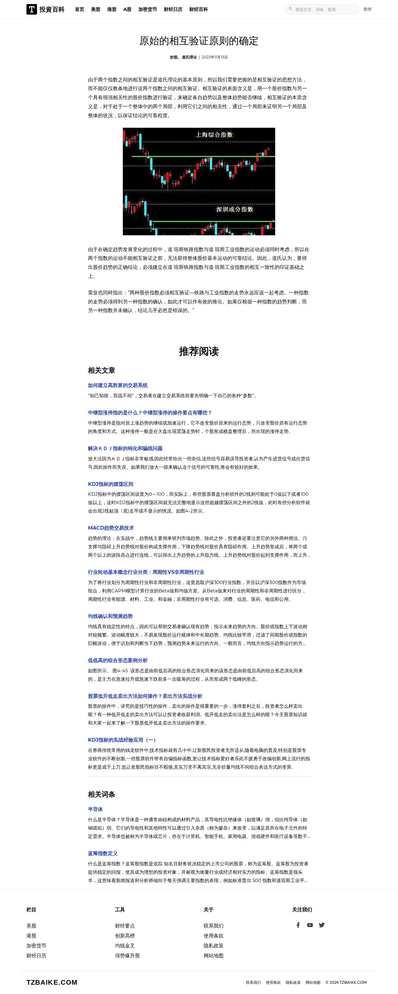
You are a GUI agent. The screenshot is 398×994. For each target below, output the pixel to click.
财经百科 (198, 9)
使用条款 (214, 936)
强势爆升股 (127, 956)
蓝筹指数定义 (103, 853)
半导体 (95, 809)
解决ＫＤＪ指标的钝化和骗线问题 (125, 448)
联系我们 (214, 926)
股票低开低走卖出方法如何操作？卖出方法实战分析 (145, 696)
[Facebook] (298, 926)
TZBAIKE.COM (51, 982)
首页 (79, 9)
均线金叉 (125, 946)
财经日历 (173, 9)
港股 (112, 9)
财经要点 (125, 926)
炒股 (174, 57)
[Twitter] (321, 926)
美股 (95, 9)
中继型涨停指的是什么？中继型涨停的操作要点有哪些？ (150, 413)
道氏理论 (189, 57)
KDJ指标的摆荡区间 (110, 484)
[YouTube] (310, 926)
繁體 (367, 9)
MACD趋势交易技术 (111, 528)
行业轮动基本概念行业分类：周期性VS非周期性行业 (146, 572)
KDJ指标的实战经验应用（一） (123, 740)
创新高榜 (125, 936)
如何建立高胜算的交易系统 (118, 385)
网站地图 (214, 956)
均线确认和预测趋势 (110, 616)
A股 (127, 9)
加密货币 (147, 9)
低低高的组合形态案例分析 (118, 660)
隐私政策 (214, 946)
